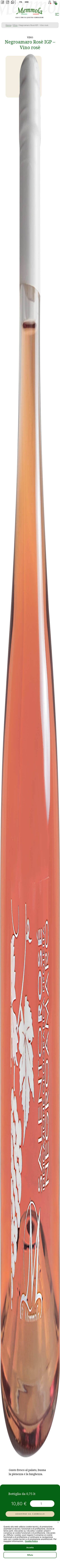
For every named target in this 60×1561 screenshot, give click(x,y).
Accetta (30, 1547)
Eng (27, 2)
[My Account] (49, 2)
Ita (20, 2)
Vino (15, 25)
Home (8, 25)
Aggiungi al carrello (30, 1514)
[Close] (58, 1522)
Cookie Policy (31, 1541)
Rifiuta (30, 1555)
